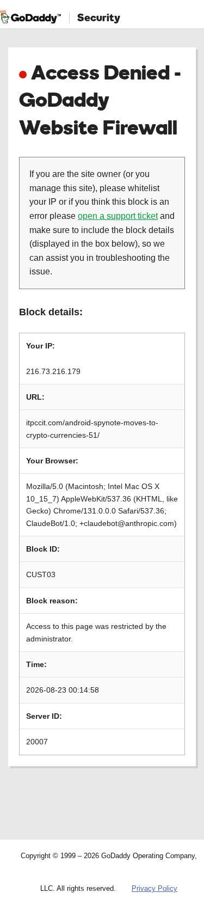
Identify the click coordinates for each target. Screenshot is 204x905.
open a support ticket (118, 216)
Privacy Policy (154, 888)
